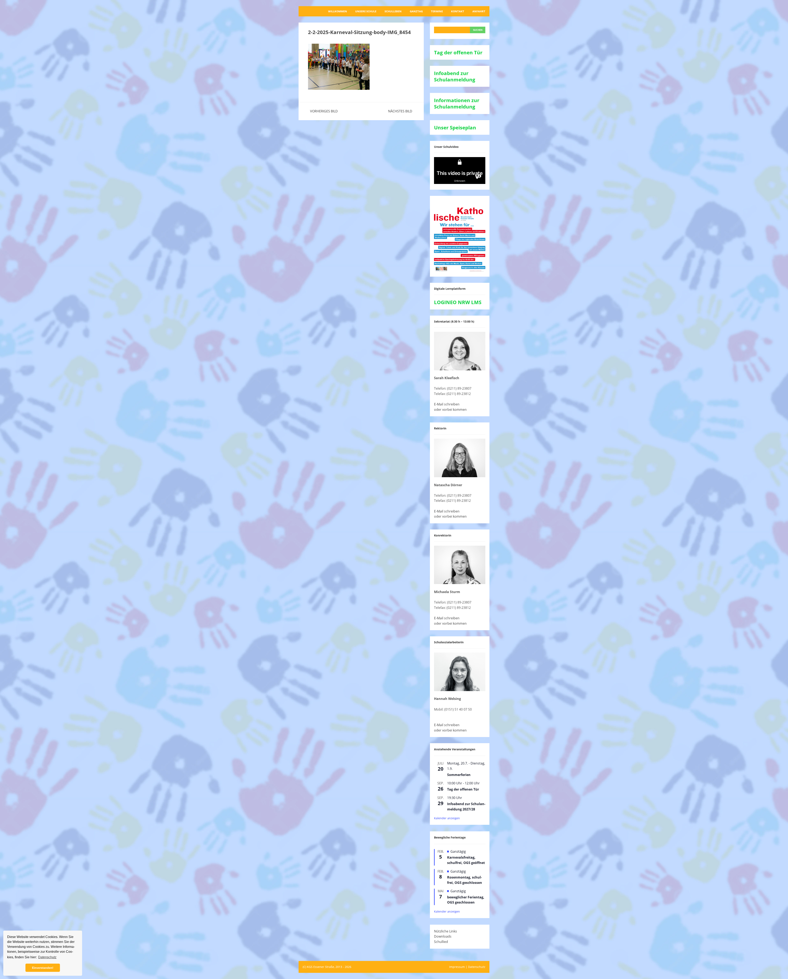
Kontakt (457, 11)
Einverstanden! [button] (42, 967)
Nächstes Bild (400, 111)
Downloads (442, 936)
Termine (437, 11)
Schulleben (393, 11)
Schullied (441, 941)
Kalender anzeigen (447, 818)
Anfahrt (478, 11)
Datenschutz (476, 967)
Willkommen (337, 11)
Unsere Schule (365, 11)
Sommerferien (459, 774)
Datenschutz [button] (47, 957)
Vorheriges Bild (324, 111)
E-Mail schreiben (446, 404)
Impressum (457, 967)
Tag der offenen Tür (463, 789)
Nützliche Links (445, 931)
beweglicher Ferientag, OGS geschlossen (465, 900)
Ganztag (416, 11)
